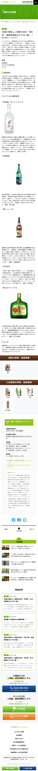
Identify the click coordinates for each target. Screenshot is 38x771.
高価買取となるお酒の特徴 (19, 752)
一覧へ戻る (19, 531)
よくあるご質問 (19, 732)
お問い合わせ (19, 738)
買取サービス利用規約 (19, 745)
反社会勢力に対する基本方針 (19, 749)
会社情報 (19, 735)
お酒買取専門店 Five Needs (8, 2)
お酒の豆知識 (25, 21)
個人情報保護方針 (19, 742)
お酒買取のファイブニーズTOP (11, 21)
